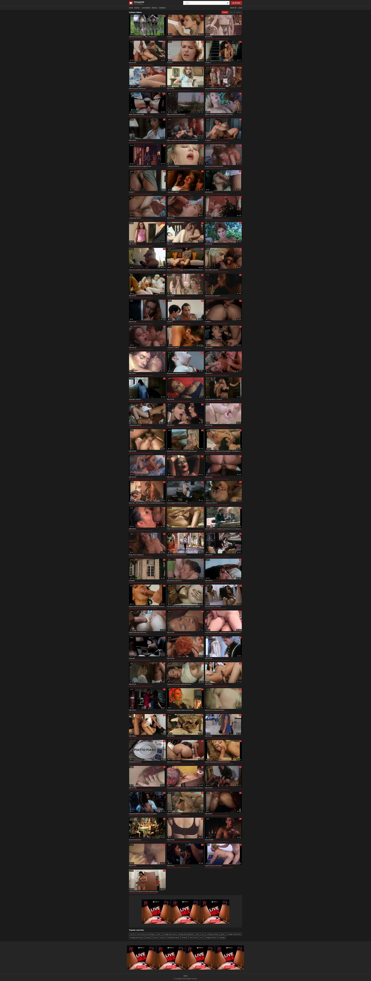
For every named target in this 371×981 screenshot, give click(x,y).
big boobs (132, 38)
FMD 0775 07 (132, 865)
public (223, 530)
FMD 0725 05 (170, 477)
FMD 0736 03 (208, 244)
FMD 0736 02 (208, 37)
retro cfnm (194, 937)
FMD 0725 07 (170, 244)
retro (206, 453)
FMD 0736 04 (170, 296)
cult (147, 634)
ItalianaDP (132, 658)
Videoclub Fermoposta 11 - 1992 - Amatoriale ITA (143, 37)
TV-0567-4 (170, 321)
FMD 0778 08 (208, 347)
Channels (162, 8)
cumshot (178, 271)
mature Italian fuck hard (174, 814)
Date (231, 12)
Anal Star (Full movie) (135, 840)
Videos (136, 8)
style (146, 168)
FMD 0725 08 (132, 321)
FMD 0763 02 (208, 658)
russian (162, 937)
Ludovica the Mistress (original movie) (140, 166)
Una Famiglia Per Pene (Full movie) (177, 503)
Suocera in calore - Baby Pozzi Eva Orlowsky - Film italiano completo (223, 451)
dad (197, 934)
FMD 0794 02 (170, 865)
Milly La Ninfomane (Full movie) (176, 114)
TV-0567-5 (170, 62)
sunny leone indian (196, 530)
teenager (226, 453)
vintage (169, 38)
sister (159, 934)
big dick (226, 297)
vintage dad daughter (186, 934)
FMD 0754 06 (132, 244)
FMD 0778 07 (208, 788)
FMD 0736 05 (170, 399)
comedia (140, 401)
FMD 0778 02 (132, 296)
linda (224, 608)
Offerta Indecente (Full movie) (137, 632)
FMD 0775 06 (170, 632)
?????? (148, 764)
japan (222, 934)
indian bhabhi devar (173, 530)
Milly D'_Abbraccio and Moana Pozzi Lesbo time (219, 114)
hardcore (174, 38)
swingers (146, 38)
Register (233, 8)
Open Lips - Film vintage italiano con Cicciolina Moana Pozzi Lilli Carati (147, 503)
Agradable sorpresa (135, 399)
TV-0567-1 (132, 192)
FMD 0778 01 (132, 710)
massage (222, 937)
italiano (139, 116)
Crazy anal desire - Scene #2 (213, 399)
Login (240, 8)
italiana (135, 116)
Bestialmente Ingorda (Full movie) (176, 373)
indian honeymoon (184, 530)
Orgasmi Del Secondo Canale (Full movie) (179, 684)
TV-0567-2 (170, 37)
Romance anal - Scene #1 (212, 296)
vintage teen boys (136, 937)
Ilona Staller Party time (211, 270)
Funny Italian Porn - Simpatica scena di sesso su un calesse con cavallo (223, 529)
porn (146, 90)
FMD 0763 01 (170, 425)
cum (186, 271)
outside (215, 530)
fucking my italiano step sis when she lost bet (142, 271)
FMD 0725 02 (132, 347)
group (183, 271)
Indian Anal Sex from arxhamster (176, 529)
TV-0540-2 (208, 321)
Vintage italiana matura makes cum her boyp (180, 710)
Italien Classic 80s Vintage (136, 114)
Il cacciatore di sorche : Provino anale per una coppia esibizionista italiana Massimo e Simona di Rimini (185, 788)
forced (132, 934)
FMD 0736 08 (170, 658)
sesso (131, 116)
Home (131, 8)
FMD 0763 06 (132, 477)
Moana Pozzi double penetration (214, 710)
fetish (138, 168)
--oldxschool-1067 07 (211, 503)
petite (142, 38)
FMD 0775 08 (132, 788)
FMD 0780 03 (132, 736)
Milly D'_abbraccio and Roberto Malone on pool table (182, 140)
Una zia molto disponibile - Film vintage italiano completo (183, 606)
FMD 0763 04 (170, 218)
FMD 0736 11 (132, 373)
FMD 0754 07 (208, 736)
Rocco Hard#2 (209, 840)
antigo (141, 660)
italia (173, 712)
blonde (216, 453)
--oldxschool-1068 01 (173, 192)
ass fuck (137, 38)
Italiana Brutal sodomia (174, 762)
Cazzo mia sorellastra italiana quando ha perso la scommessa (147, 270)
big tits (186, 608)
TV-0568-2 (208, 140)
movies (142, 168)
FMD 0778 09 (170, 736)
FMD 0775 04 (170, 840)
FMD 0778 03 (132, 62)
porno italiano (153, 608)
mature (182, 815)
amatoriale (145, 116)
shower (216, 608)
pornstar (180, 38)
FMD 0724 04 (208, 477)
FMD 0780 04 (208, 684)
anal (184, 38)
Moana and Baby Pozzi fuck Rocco (215, 88)
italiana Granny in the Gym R (213, 865)
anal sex (188, 38)
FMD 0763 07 (208, 814)
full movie (145, 608)
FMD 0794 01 (132, 529)
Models (154, 8)
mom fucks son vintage (145, 934)
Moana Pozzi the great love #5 (214, 166)
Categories (146, 8)
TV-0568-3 (132, 580)
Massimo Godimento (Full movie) (176, 555)
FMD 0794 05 (208, 580)
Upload (237, 3)
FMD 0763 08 (208, 192)
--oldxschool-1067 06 (173, 166)
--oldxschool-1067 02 (135, 425)
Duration (238, 12)
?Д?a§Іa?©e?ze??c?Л (135, 762)
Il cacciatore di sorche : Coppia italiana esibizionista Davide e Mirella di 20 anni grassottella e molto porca (223, 632)
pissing (148, 937)
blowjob (218, 634)
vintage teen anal (169, 934)
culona (151, 116)
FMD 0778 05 (132, 451)
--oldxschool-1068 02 (173, 347)
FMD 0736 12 (208, 373)
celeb (142, 505)
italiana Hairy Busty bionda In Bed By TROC (217, 762)
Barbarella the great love (174, 580)
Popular (225, 12)
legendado (146, 660)
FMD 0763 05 (132, 684)
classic (178, 815)
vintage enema (210, 937)
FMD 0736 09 (170, 88)
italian (169, 271)
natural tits (213, 634)
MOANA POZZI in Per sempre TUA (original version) (182, 451)
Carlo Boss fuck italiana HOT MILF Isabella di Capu (143, 891)
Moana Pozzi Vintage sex (136, 555)
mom (155, 937)
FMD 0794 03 (132, 140)
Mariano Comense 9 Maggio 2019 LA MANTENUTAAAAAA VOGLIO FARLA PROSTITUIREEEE (185, 270)
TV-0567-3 (208, 62)
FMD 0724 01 (208, 218)
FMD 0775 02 (208, 425)
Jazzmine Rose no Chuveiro (213, 606)
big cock (228, 401)
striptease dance (173, 937)
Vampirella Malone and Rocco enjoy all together (143, 814)
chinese (184, 937)
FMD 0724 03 (208, 555)
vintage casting (212, 934)
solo (202, 934)
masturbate (153, 38)
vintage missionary (234, 934)
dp (138, 660)
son (201, 937)
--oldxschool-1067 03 (135, 218)
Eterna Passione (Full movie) (137, 88)
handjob (150, 90)
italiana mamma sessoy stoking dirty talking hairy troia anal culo (147, 606)
